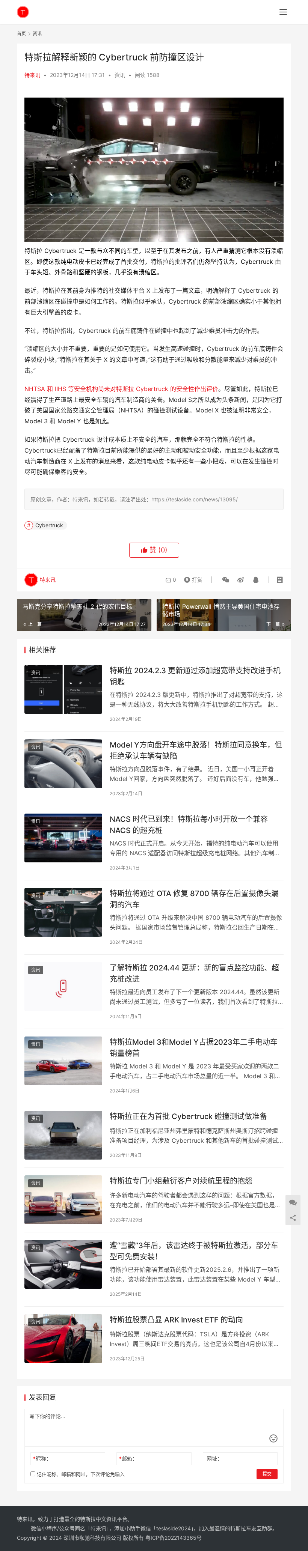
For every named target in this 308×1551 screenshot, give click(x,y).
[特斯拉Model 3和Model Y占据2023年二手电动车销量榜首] (63, 1061)
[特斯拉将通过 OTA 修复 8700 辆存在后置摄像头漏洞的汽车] (63, 912)
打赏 (191, 578)
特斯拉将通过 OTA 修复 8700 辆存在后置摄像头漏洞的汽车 (194, 899)
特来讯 (32, 75)
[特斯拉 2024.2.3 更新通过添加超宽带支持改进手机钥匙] (63, 689)
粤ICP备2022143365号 (173, 1537)
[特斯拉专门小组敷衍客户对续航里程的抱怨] (63, 1199)
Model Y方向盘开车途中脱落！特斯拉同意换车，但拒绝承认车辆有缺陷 (196, 750)
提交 (267, 1474)
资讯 (120, 75)
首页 (21, 33)
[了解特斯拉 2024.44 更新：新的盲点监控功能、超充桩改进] (63, 986)
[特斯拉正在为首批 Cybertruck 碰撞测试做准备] (63, 1135)
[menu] (283, 12)
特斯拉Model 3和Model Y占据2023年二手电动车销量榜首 (194, 1048)
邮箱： (128, 1458)
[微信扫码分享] (226, 580)
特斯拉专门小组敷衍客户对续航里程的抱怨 (181, 1180)
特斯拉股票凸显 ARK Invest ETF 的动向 (176, 1319)
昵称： (42, 1458)
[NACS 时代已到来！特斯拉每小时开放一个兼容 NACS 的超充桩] (63, 838)
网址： (214, 1458)
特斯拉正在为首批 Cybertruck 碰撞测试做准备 (188, 1116)
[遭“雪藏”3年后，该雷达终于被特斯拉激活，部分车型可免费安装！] (63, 1264)
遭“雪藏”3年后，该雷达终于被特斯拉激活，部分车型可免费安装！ (194, 1251)
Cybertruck (49, 525)
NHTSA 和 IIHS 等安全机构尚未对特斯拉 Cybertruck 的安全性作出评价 (121, 389)
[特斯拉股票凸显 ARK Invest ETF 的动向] (63, 1338)
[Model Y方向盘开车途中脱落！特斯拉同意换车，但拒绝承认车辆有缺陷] (63, 763)
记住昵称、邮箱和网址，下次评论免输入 (80, 1474)
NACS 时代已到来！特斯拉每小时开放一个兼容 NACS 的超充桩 (189, 825)
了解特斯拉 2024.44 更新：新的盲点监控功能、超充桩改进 (194, 973)
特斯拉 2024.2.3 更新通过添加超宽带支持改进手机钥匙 (195, 676)
